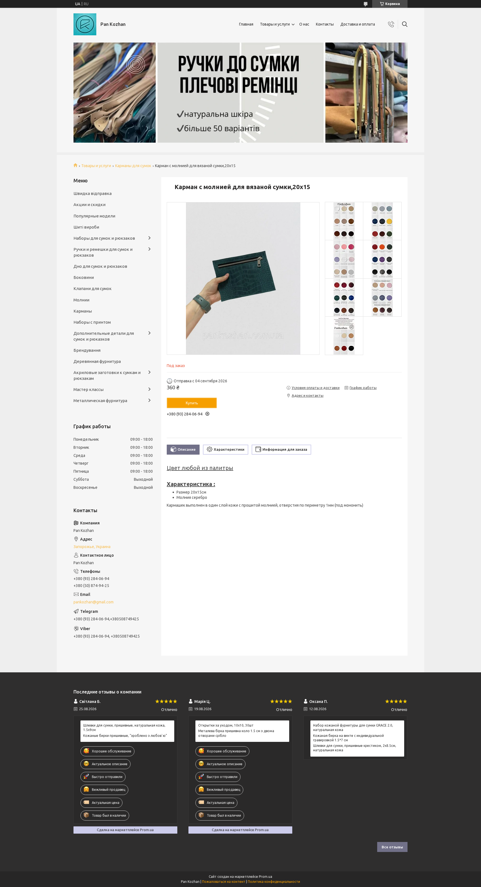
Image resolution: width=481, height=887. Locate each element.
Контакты (325, 24)
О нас (304, 24)
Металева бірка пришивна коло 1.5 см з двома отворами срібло (236, 733)
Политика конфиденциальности (274, 881)
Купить (192, 403)
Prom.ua (265, 876)
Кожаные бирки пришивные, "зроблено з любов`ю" (125, 735)
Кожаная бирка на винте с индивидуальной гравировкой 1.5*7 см (348, 738)
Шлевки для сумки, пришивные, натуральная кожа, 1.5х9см (124, 728)
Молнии (81, 300)
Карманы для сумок (133, 165)
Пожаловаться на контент (223, 881)
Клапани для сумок (92, 288)
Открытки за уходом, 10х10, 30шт (226, 725)
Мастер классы (88, 389)
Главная (246, 24)
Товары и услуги (275, 24)
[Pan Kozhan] (84, 24)
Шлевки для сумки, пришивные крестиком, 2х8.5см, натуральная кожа (354, 748)
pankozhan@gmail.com (93, 602)
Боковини (83, 277)
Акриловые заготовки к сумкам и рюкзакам (107, 375)
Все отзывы (392, 847)
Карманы (82, 311)
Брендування (86, 350)
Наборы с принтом (92, 322)
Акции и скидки (89, 204)
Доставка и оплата (357, 24)
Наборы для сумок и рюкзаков (104, 238)
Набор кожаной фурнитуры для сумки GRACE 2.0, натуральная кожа (353, 728)
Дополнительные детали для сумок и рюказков (103, 336)
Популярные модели (94, 216)
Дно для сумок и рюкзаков (100, 266)
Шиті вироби (86, 227)
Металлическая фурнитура (100, 400)
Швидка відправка (92, 193)
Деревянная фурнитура (97, 361)
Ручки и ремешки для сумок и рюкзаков (102, 252)
